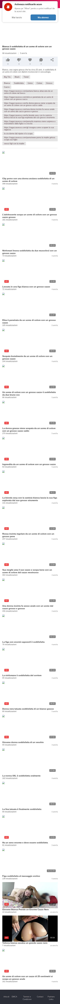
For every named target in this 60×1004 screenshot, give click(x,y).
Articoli (6, 997)
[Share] (52, 60)
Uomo (30, 83)
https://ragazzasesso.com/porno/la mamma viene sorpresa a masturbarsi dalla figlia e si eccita (29, 122)
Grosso (49, 83)
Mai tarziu (17, 17)
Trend (26, 77)
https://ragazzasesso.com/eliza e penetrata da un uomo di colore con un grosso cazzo (28, 98)
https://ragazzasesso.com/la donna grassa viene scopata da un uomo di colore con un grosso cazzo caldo (29, 104)
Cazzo (6, 87)
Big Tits (7, 77)
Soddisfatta (19, 83)
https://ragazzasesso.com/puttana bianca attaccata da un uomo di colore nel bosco (28, 92)
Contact (40, 997)
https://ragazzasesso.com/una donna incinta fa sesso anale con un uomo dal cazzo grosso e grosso (29, 110)
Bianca (7, 83)
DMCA (14, 997)
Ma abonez (43, 17)
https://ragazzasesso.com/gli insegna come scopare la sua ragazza (29, 128)
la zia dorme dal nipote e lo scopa (18, 133)
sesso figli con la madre (14, 143)
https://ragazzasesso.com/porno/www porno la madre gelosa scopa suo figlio (29, 138)
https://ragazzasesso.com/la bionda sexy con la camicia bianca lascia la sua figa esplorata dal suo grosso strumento (29, 116)
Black (17, 77)
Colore (39, 83)
